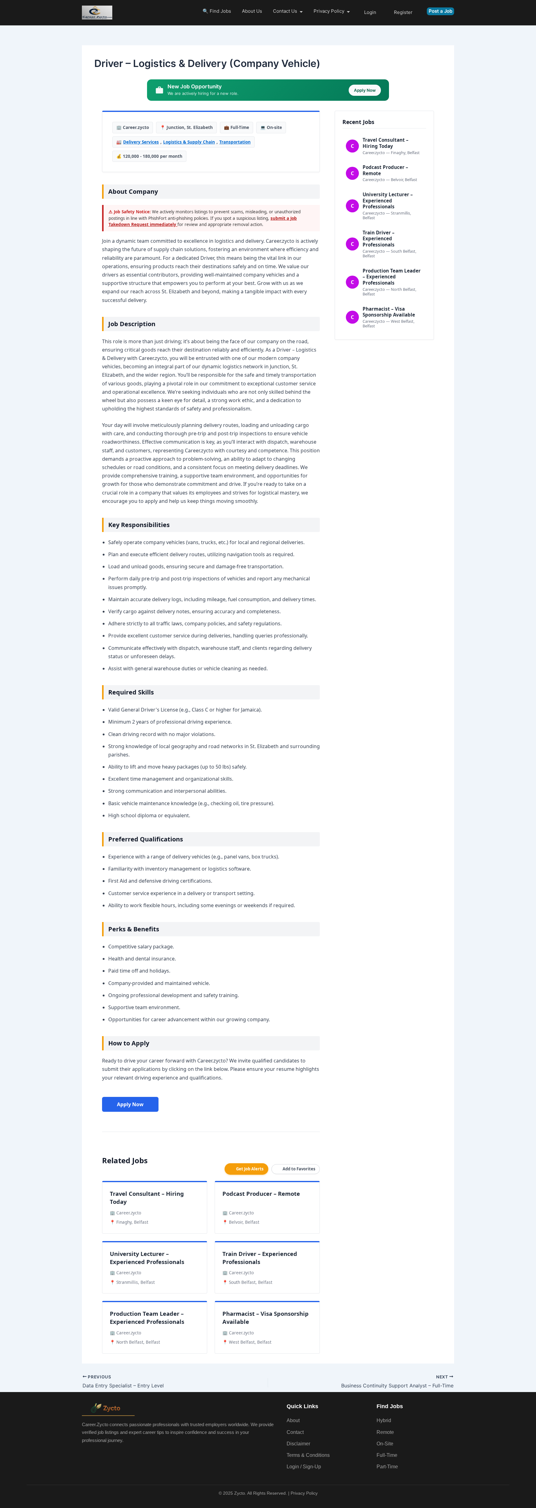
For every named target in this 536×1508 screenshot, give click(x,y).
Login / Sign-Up (304, 1466)
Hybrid (384, 1420)
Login (370, 12)
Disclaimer (298, 1443)
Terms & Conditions (308, 1455)
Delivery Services (141, 142)
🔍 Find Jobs (217, 11)
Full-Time (387, 1455)
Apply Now (130, 1104)
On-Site (385, 1443)
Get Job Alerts (249, 1169)
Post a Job (440, 11)
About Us (252, 11)
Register (403, 12)
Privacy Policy (329, 11)
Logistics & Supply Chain (189, 142)
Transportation (235, 142)
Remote (385, 1432)
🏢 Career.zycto (132, 127)
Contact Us (285, 11)
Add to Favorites (299, 1169)
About (293, 1420)
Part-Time (387, 1466)
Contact (295, 1432)
